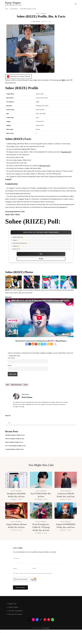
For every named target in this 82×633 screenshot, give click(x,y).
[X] (29, 344)
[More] (51, 344)
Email (9, 365)
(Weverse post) (44, 166)
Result (41, 258)
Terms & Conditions (15, 611)
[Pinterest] (36, 344)
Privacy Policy (13, 607)
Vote (41, 254)
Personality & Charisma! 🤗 (20, 243)
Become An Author (15, 614)
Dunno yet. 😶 (16, 249)
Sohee (25, 384)
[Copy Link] (48, 344)
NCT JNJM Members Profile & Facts (15, 445)
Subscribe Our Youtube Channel (20, 76)
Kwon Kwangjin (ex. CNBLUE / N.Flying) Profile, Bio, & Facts (41, 527)
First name (11, 358)
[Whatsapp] (39, 344)
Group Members (41, 13)
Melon (17, 214)
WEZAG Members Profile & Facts (14, 438)
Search (8, 415)
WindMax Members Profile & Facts (15, 435)
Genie (7, 214)
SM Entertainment (16, 384)
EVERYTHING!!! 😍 (18, 237)
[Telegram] (45, 344)
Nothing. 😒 (16, 246)
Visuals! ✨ (15, 240)
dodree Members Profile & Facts (14, 442)
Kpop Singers (13, 2)
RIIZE (63, 80)
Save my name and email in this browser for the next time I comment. (33, 573)
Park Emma (36, 21)
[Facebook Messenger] (42, 344)
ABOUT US (12, 604)
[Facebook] (26, 344)
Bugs (12, 214)
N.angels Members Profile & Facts (14, 449)
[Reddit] (32, 344)
